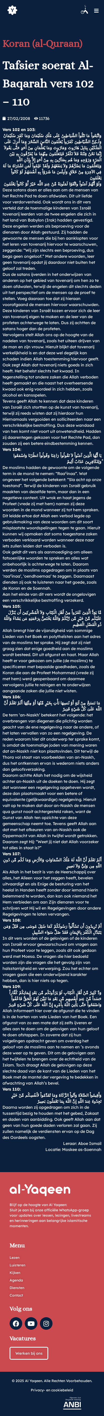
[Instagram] (46, 1323)
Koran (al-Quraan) (43, 43)
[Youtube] (31, 1323)
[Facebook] (16, 1323)
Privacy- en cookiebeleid (52, 1390)
